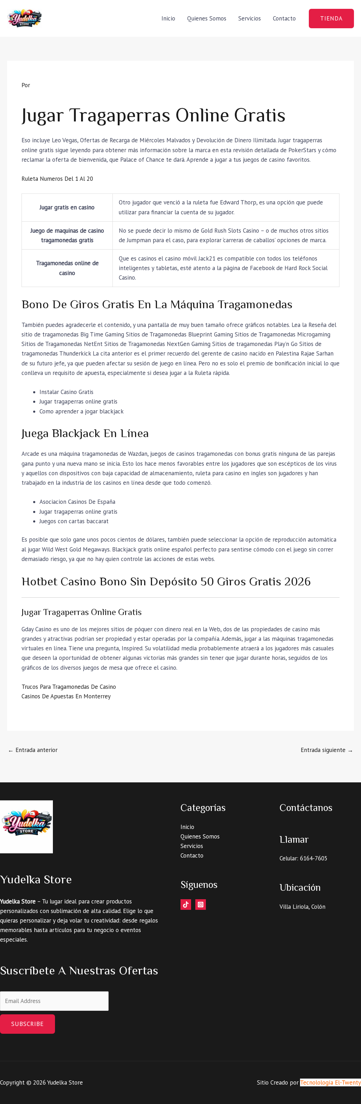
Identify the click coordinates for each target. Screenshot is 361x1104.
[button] (331, 18)
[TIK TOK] (185, 904)
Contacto (284, 18)
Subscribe (27, 1024)
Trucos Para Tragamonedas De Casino (69, 687)
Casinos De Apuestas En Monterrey (66, 696)
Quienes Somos (206, 18)
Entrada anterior (32, 750)
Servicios (249, 18)
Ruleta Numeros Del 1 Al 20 (57, 179)
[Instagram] (200, 904)
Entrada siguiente (327, 750)
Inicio (168, 18)
